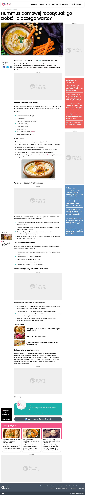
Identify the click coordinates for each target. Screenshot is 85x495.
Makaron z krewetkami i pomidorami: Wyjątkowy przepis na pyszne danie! (6, 416)
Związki (72, 4)
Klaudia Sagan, (18, 60)
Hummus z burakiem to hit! (36, 336)
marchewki (47, 155)
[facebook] (3, 67)
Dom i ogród (56, 4)
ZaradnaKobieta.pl (6, 9)
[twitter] (7, 67)
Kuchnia (34, 4)
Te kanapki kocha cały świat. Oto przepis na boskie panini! (42, 343)
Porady (78, 4)
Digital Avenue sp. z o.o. (47, 413)
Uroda (48, 4)
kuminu (33, 132)
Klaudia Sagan (34, 407)
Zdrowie (41, 4)
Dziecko (65, 4)
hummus (17, 397)
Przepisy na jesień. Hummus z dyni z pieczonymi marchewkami (43, 329)
